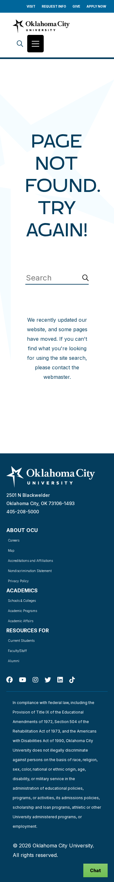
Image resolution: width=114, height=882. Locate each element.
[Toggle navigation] (35, 43)
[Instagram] (35, 680)
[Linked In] (60, 680)
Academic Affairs (20, 621)
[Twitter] (48, 680)
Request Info (54, 6)
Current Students (21, 640)
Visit (31, 6)
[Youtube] (22, 680)
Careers (13, 540)
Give (76, 6)
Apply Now (96, 6)
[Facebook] (9, 680)
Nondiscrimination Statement (30, 571)
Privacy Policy (18, 581)
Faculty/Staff (17, 651)
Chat (95, 870)
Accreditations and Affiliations (30, 561)
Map (11, 550)
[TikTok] (72, 680)
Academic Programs (22, 611)
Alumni (13, 661)
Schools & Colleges (22, 600)
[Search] (20, 43)
